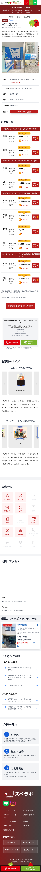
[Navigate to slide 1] (13, 75)
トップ (4, 17)
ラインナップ (9, 825)
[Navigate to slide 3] (17, 75)
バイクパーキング (10, 842)
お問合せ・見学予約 (32, 868)
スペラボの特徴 (10, 821)
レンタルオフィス (28, 842)
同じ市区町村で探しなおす (20, 306)
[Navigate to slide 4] (19, 75)
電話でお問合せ (12, 868)
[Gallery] (20, 59)
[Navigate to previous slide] (4, 58)
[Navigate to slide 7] (26, 75)
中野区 (18, 17)
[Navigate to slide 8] (28, 75)
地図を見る (15, 83)
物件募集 (26, 825)
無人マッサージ (28, 850)
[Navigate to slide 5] (21, 75)
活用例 (25, 821)
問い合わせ (28, 860)
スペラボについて (11, 810)
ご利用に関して (28, 815)
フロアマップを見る (24, 111)
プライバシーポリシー (16, 860)
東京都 (11, 17)
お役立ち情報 (9, 830)
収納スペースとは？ (10, 816)
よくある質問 (28, 810)
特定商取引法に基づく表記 (20, 862)
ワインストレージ (10, 850)
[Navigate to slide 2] (15, 75)
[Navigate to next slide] (36, 58)
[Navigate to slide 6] (24, 75)
